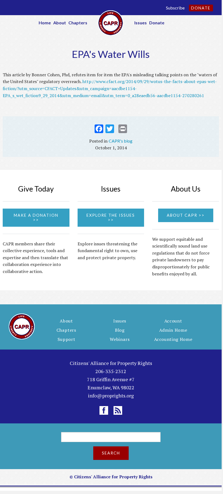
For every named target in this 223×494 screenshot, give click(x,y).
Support (66, 339)
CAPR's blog (120, 140)
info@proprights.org (111, 395)
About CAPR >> (186, 215)
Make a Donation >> (36, 217)
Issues (140, 22)
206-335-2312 (110, 371)
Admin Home (173, 330)
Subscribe (175, 7)
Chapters (77, 22)
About (59, 22)
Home (45, 22)
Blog (120, 330)
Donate (201, 8)
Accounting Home (173, 339)
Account (173, 321)
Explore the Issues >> (110, 217)
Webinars (119, 339)
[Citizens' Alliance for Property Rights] (110, 22)
